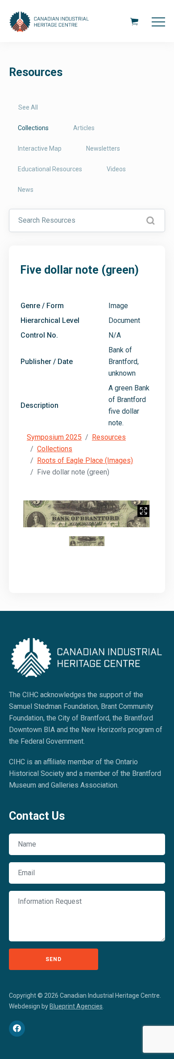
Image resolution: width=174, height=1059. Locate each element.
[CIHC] (87, 656)
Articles (84, 127)
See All (28, 107)
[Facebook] (17, 1029)
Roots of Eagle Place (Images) (85, 460)
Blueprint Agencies (76, 1006)
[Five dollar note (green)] (87, 513)
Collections (33, 127)
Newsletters (103, 148)
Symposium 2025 (54, 437)
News (25, 189)
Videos (116, 169)
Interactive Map (40, 148)
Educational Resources (50, 169)
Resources (109, 437)
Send (54, 959)
